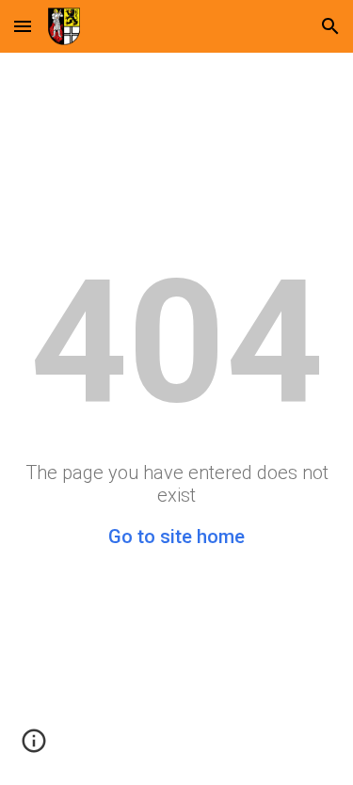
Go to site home (176, 536)
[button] (22, 26)
